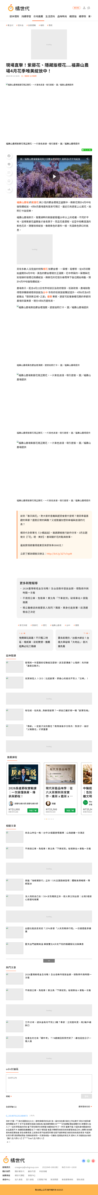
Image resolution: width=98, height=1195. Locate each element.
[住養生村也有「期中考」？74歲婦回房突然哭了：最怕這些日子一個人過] (14, 1042)
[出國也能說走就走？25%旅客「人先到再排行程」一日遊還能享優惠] (14, 932)
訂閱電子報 (42, 1179)
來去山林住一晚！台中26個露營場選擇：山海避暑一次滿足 (54, 832)
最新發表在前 (84, 1106)
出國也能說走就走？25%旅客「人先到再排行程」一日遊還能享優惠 (58, 930)
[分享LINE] (9, 164)
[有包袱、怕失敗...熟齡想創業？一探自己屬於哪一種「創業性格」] (14, 714)
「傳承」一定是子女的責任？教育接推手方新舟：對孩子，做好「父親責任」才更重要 (57, 728)
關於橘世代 (19, 1171)
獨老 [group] (50, 25)
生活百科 (50, 16)
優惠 (77, 625)
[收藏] (9, 181)
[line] (88, 1161)
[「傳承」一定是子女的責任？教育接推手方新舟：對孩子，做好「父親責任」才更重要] (14, 730)
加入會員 (18, 1179)
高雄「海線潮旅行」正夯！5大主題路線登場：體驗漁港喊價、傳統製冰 (57, 882)
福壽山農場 (56, 625)
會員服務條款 (67, 1179)
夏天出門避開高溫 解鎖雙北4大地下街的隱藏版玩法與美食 (54, 944)
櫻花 (45, 625)
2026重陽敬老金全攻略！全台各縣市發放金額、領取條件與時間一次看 (58, 976)
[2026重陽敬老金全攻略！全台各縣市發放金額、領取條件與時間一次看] (14, 978)
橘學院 (82, 16)
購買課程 (76, 8)
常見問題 (54, 1179)
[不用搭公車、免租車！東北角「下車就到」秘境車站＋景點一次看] (14, 853)
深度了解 (21, 810)
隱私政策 (80, 1179)
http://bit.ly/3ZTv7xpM (59, 553)
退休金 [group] (21, 25)
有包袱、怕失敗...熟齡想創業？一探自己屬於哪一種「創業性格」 (57, 710)
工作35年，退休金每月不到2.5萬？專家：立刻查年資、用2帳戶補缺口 (58, 1024)
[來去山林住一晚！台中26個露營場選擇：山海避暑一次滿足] (14, 837)
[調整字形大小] (9, 189)
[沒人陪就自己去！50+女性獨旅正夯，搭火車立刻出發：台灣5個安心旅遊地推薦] (14, 900)
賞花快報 (23, 625)
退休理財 (14, 16)
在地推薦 (38, 16)
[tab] (44, 819)
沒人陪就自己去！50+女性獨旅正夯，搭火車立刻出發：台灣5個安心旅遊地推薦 (58, 898)
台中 (68, 625)
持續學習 (26, 16)
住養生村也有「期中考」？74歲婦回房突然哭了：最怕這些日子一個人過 (58, 1039)
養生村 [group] (10, 25)
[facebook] (83, 1161)
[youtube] (93, 1161)
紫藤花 (35, 625)
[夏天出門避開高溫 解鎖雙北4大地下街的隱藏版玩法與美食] (14, 948)
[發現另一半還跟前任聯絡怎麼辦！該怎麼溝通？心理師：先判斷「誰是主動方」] (14, 667)
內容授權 (43, 1171)
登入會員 (30, 1179)
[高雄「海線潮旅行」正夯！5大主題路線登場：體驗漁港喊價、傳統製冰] (14, 884)
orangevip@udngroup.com (27, 1167)
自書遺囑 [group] (32, 25)
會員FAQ (31, 1175)
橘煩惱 (72, 16)
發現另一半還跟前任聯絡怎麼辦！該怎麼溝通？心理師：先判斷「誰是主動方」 (57, 664)
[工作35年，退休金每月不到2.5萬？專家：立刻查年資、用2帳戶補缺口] (14, 1026)
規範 (8, 1096)
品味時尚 (62, 16)
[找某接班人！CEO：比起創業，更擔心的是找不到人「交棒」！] (14, 682)
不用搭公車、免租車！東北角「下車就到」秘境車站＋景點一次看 (58, 848)
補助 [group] (42, 25)
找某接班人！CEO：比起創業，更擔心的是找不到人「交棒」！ (57, 678)
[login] (84, 8)
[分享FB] (9, 156)
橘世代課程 (19, 1175)
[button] (88, 8)
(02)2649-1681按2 (50, 1167)
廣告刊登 (32, 1171)
